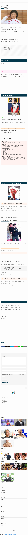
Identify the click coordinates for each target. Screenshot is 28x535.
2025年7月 (3, 490)
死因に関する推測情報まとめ (8, 49)
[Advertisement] (14, 86)
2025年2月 (3, 499)
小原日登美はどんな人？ (6, 47)
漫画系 (3, 516)
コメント (3, 356)
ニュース (3, 511)
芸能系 (3, 521)
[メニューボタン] (1, 1)
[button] (3, 346)
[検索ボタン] (27, 1)
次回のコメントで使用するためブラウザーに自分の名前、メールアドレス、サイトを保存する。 (14, 374)
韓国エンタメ (4, 523)
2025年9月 (3, 487)
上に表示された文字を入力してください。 (7, 377)
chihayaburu (14, 0)
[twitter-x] (13, 530)
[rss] (14, 530)
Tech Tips (6, 534)
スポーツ (3, 8)
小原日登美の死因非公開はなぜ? (7, 48)
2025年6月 (3, 492)
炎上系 (3, 518)
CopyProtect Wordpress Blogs (12, 534)
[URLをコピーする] (25, 346)
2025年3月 (3, 497)
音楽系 (3, 525)
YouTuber (3, 506)
